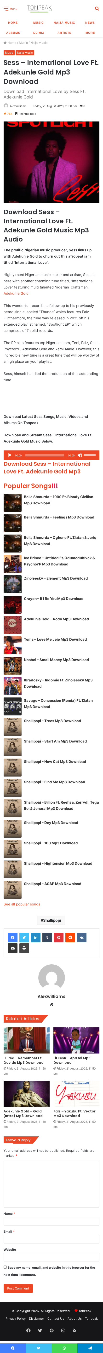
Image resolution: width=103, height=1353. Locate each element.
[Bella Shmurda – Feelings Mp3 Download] (13, 523)
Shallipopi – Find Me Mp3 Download (54, 782)
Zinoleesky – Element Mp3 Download (56, 578)
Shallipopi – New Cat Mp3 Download (55, 761)
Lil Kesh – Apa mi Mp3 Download (72, 1060)
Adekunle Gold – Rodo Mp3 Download (56, 619)
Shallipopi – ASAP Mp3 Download (52, 883)
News (90, 22)
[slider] (90, 454)
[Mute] (79, 455)
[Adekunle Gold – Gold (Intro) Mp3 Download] (27, 1094)
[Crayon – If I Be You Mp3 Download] (13, 605)
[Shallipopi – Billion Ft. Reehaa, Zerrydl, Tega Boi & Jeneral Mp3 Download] (13, 808)
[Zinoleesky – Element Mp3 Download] (13, 584)
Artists (64, 33)
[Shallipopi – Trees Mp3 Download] (13, 727)
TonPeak (85, 1311)
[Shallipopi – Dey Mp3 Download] (13, 829)
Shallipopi (52, 920)
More (90, 33)
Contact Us (55, 1318)
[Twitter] (24, 937)
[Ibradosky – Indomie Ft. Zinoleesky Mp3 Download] (13, 686)
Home (13, 22)
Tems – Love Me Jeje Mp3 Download (55, 639)
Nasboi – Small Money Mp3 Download (56, 659)
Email (9, 1231)
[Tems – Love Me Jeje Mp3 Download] (13, 645)
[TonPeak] (40, 8)
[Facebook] (12, 937)
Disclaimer (36, 1318)
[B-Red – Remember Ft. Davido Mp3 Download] (27, 1040)
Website (10, 1249)
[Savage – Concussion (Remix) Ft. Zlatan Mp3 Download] (13, 706)
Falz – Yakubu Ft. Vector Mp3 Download (74, 1113)
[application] (51, 455)
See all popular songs (22, 904)
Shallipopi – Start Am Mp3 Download (55, 741)
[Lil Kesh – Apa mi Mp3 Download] (76, 1040)
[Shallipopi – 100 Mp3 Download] (13, 849)
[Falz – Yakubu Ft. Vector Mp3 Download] (76, 1094)
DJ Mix (38, 33)
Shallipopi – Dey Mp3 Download (51, 822)
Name (9, 1213)
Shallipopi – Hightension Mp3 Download (58, 863)
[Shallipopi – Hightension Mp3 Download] (13, 869)
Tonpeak (91, 1318)
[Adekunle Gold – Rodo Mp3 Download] (13, 625)
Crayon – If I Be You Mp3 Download (54, 598)
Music (38, 22)
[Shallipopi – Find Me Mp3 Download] (13, 788)
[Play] (9, 455)
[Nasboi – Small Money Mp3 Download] (13, 666)
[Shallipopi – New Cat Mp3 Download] (13, 768)
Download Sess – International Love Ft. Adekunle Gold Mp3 (47, 467)
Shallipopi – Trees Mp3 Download (52, 721)
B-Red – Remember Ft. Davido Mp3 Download (24, 1060)
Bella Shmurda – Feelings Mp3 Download (59, 517)
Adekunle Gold (16, 293)
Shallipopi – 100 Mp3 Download (51, 843)
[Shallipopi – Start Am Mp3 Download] (13, 747)
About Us (75, 1318)
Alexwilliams (18, 106)
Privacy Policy (16, 1318)
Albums (13, 33)
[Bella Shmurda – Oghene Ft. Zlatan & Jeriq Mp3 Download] (13, 544)
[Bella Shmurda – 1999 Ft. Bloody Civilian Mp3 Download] (13, 503)
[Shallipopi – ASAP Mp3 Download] (13, 890)
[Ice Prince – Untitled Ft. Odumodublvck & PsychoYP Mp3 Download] (13, 564)
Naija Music (64, 22)
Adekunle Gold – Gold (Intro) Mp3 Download (23, 1113)
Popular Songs (31, 485)
